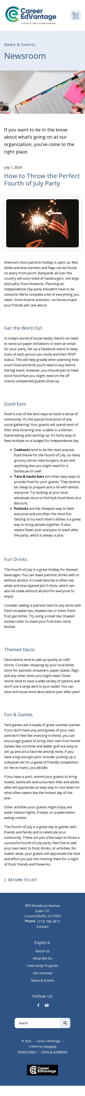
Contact (42, 926)
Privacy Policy (27, 1052)
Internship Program (42, 965)
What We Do (42, 958)
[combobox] (37, 1023)
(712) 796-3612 (48, 921)
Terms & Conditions (54, 1052)
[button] (76, 15)
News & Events (42, 980)
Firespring (49, 1046)
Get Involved (42, 973)
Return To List (22, 880)
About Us (42, 951)
